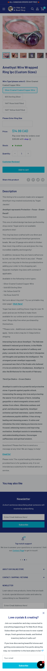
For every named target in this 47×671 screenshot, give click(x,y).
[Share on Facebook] (28, 180)
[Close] (43, 613)
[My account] (37, 8)
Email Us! (7, 454)
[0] (42, 8)
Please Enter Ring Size (12, 118)
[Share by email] (42, 180)
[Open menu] (4, 9)
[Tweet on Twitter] (38, 180)
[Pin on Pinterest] (33, 180)
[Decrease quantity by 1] (15, 153)
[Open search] (32, 8)
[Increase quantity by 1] (28, 153)
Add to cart (23, 169)
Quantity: (7, 153)
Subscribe (23, 665)
